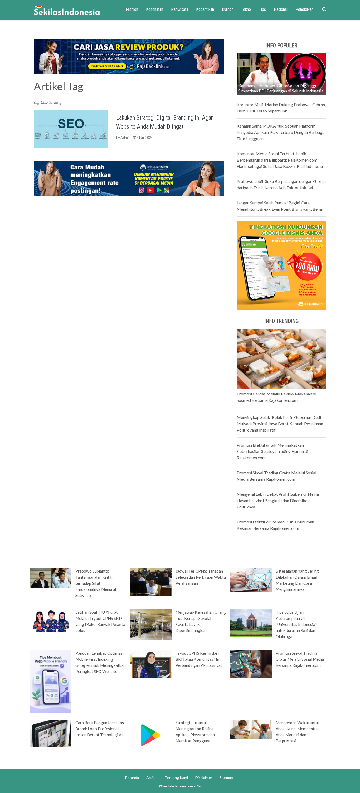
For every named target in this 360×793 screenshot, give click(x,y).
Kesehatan (154, 9)
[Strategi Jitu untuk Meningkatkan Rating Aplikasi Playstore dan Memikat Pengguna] (151, 735)
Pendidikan (304, 9)
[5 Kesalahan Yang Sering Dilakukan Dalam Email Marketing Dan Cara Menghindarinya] (251, 579)
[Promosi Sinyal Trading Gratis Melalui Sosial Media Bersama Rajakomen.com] (251, 664)
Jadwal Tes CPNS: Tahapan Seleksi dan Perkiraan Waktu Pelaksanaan (201, 577)
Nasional (281, 9)
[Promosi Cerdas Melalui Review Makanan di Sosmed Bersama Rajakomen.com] (281, 358)
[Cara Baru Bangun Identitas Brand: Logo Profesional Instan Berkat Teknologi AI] (50, 733)
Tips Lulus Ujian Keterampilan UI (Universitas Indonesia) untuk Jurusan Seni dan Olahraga (296, 624)
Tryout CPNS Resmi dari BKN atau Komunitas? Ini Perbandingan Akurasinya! (199, 659)
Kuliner (227, 9)
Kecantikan (205, 9)
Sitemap (226, 777)
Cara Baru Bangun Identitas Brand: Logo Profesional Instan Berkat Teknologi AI (99, 728)
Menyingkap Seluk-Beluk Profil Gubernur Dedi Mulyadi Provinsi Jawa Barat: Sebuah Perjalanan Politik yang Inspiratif (280, 423)
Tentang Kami (176, 777)
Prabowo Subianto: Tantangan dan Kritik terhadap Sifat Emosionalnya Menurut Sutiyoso (95, 583)
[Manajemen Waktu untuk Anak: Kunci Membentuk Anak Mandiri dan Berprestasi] (251, 729)
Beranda (132, 777)
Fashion (132, 9)
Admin (125, 137)
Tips (262, 9)
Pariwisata (179, 9)
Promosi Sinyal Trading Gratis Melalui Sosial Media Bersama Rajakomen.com (300, 659)
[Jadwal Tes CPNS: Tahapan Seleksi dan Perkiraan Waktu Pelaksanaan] (151, 581)
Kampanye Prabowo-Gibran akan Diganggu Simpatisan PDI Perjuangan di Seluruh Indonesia (280, 88)
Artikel (151, 777)
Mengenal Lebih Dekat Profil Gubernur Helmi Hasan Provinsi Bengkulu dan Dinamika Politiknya (278, 500)
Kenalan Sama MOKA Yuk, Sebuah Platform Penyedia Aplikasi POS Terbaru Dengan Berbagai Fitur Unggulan (281, 132)
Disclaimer (203, 777)
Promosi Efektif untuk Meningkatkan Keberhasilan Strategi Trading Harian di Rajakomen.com (272, 451)
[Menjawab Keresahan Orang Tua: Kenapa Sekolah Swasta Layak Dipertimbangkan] (151, 624)
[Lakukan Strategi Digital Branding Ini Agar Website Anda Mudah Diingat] (71, 128)
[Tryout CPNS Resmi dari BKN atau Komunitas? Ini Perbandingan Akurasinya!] (151, 664)
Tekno (246, 9)
